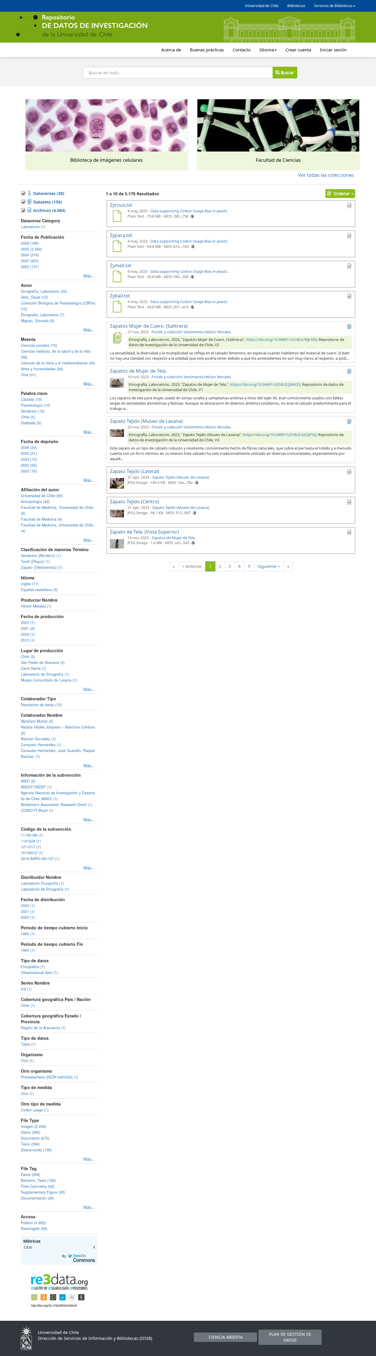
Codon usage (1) (34, 1110)
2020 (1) (28, 634)
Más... (89, 276)
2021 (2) (28, 628)
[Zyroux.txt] (117, 217)
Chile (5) (28, 417)
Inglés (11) (29, 583)
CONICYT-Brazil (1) (37, 810)
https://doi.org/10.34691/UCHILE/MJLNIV (281, 339)
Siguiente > (269, 566)
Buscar (287, 72)
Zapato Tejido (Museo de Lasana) (180, 477)
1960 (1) (28, 950)
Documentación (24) (37, 1198)
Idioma (266, 50)
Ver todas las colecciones (326, 175)
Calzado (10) (31, 399)
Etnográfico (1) (33, 966)
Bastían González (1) (38, 738)
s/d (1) (26, 989)
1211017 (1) (31, 846)
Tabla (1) (28, 1044)
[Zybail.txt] (117, 307)
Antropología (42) (35, 501)
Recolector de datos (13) (41, 704)
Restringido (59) (34, 1228)
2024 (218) (30, 255)
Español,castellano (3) (39, 589)
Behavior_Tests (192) (38, 1180)
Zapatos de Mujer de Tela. (174, 537)
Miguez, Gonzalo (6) (37, 320)
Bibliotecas (296, 5)
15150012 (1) (32, 852)
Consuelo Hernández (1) (41, 744)
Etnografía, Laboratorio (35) (44, 291)
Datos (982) (30, 1132)
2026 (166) (30, 243)
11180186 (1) (32, 835)
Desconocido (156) (36, 1150)
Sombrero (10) (32, 411)
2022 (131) (30, 266)
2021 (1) (28, 911)
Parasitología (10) (35, 405)
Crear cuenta (298, 50)
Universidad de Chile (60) (42, 495)
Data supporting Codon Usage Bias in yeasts (188, 210)
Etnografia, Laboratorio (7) (42, 314)
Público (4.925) (33, 1222)
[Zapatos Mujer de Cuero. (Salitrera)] (117, 338)
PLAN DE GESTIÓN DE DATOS (290, 1337)
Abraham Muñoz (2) (37, 721)
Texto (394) (30, 1144)
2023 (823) (30, 260)
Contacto (242, 50)
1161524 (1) (31, 841)
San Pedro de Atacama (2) (43, 662)
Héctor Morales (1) (36, 606)
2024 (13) (29, 459)
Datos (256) (30, 1174)
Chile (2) (28, 656)
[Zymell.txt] (117, 277)
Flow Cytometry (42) (37, 1186)
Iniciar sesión (333, 50)
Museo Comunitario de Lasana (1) (49, 680)
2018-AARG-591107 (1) (40, 858)
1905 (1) (28, 933)
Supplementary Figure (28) (43, 1192)
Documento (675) (35, 1138)
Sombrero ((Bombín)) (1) (41, 555)
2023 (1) (28, 622)
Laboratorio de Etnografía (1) (45, 674)
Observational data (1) (39, 972)
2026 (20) (29, 447)
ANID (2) (28, 781)
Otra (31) (28, 374)
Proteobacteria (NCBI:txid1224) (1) (49, 1077)
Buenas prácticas (207, 50)
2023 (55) (29, 465)
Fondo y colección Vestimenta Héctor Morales (191, 331)
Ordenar (341, 193)
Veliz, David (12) (34, 297)
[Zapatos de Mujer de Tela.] (117, 383)
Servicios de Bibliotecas (333, 5)
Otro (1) (27, 1060)
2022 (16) (29, 471)
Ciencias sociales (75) (39, 345)
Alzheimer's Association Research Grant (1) (56, 804)
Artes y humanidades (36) (42, 368)
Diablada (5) (31, 422)
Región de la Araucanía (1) (43, 1027)
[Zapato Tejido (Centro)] (117, 513)
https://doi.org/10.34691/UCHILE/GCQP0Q (279, 434)
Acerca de (171, 50)
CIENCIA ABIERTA (226, 1337)
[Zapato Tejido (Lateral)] (117, 483)
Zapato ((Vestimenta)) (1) (41, 567)
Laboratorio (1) (33, 226)
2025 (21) (29, 453)
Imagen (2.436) (33, 1126)
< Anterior (192, 566)
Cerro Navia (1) (33, 668)
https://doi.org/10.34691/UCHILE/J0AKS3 (265, 384)
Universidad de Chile (261, 5)
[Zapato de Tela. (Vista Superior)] (117, 543)
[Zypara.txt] (117, 247)
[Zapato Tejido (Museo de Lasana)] (117, 433)
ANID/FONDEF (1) (36, 787)
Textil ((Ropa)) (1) (35, 561)
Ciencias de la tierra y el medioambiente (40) (58, 363)
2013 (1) (28, 640)
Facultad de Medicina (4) (41, 519)
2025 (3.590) (31, 249)
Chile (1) (28, 1005)
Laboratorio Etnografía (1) (42, 883)
